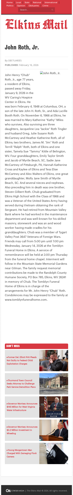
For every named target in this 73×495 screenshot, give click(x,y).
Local (18, 2)
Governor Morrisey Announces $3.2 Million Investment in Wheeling (22, 430)
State (27, 2)
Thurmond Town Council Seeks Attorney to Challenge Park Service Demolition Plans (21, 383)
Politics (10, 5)
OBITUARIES (15, 60)
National (37, 2)
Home (10, 2)
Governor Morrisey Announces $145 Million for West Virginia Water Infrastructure (22, 407)
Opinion (21, 5)
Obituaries (34, 5)
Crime (45, 5)
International (51, 2)
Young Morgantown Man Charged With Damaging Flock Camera (22, 453)
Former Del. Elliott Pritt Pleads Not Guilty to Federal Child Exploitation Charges (21, 360)
